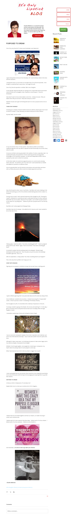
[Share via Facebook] (7, 492)
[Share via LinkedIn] (14, 492)
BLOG (68, 19)
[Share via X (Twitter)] (10, 492)
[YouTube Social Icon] (62, 140)
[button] (38, 35)
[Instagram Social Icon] (66, 140)
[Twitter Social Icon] (58, 140)
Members (67, 24)
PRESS (67, 14)
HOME (67, 10)
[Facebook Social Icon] (55, 140)
